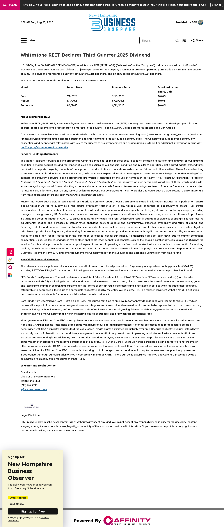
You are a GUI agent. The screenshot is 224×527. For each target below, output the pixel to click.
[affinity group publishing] (10, 267)
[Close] (59, 453)
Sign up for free (33, 511)
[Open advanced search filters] (184, 40)
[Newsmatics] (10, 275)
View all (216, 4)
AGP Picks (10, 4)
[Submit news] (10, 252)
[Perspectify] (10, 260)
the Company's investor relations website (44, 147)
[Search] (177, 40)
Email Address (17, 497)
